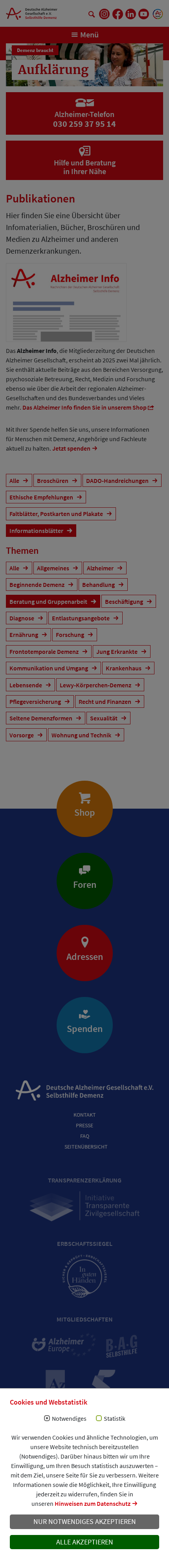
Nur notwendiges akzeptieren (84, 1521)
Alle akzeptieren (84, 1542)
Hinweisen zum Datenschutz (92, 1503)
